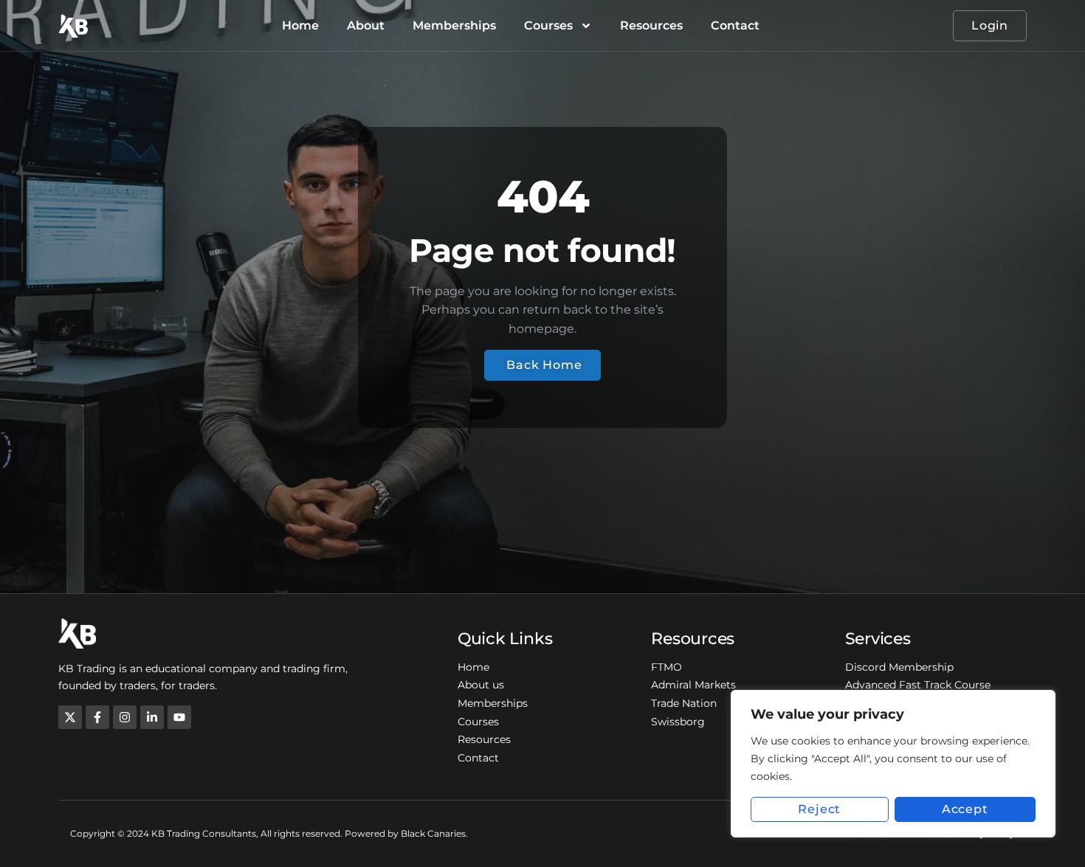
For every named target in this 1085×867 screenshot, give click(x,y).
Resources (651, 25)
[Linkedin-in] (152, 717)
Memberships (454, 25)
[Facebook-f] (97, 717)
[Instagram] (125, 717)
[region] (893, 763)
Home (300, 25)
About (366, 25)
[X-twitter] (70, 717)
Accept (965, 809)
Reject (819, 809)
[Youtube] (179, 717)
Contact (735, 25)
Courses (548, 25)
